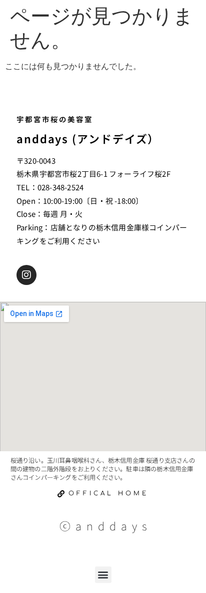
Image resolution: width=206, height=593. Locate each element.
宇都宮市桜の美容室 (54, 119)
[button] (103, 574)
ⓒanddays (106, 525)
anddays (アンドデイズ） (88, 138)
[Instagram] (26, 275)
